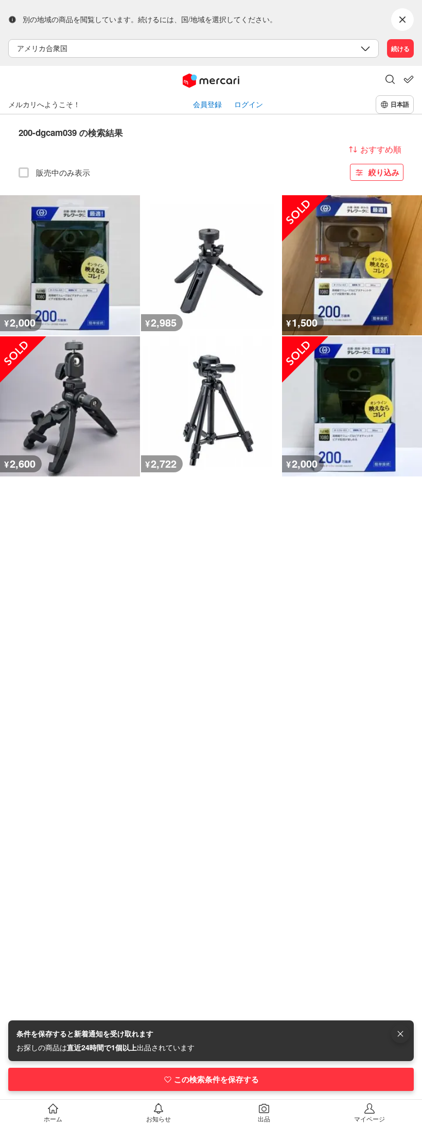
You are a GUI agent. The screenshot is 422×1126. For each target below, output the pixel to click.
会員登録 (207, 104)
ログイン (248, 104)
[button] (390, 80)
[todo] (408, 79)
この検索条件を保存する (216, 1079)
